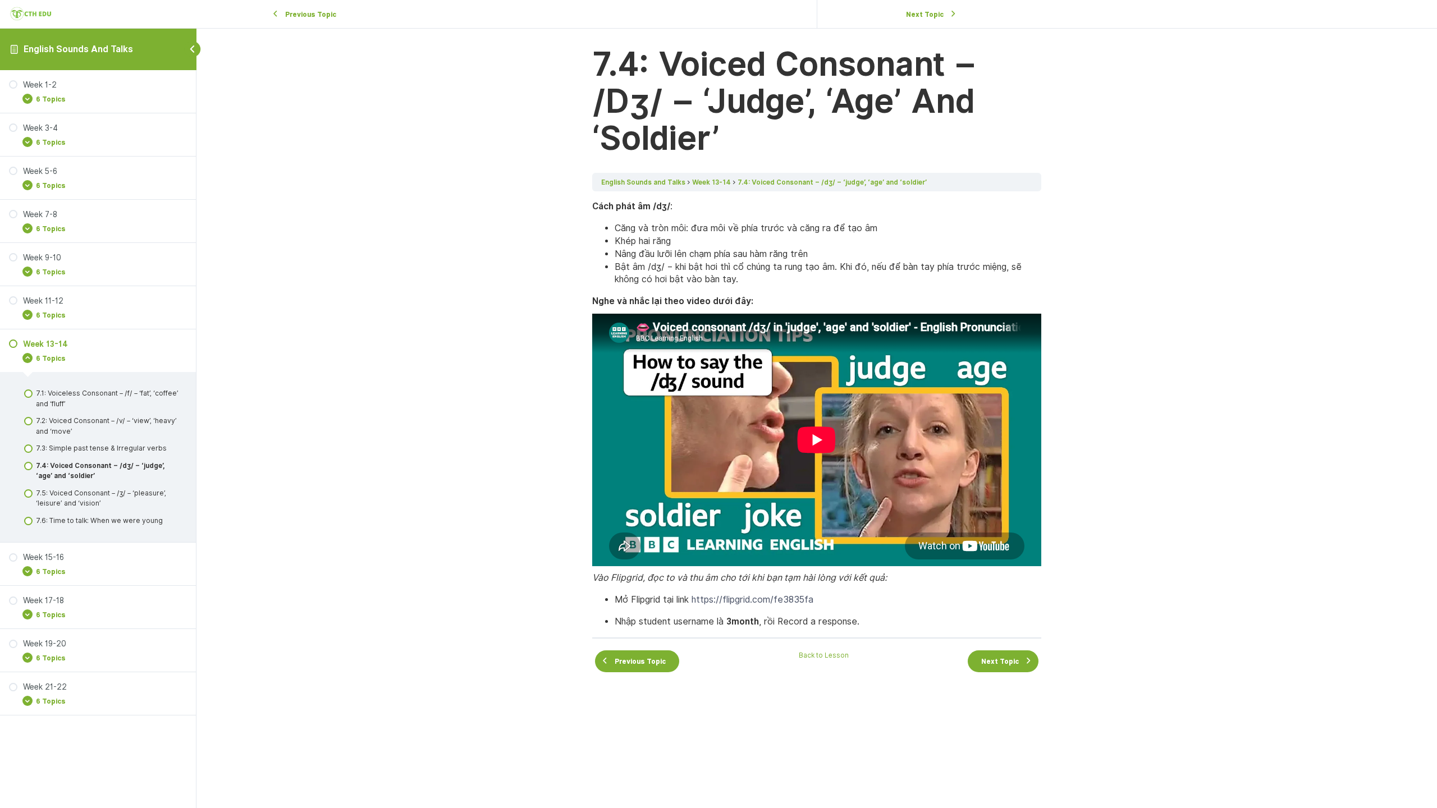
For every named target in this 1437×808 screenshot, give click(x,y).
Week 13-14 (711, 182)
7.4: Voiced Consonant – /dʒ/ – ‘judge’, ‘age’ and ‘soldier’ (832, 182)
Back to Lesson (824, 655)
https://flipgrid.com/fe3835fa (752, 599)
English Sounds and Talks (78, 49)
